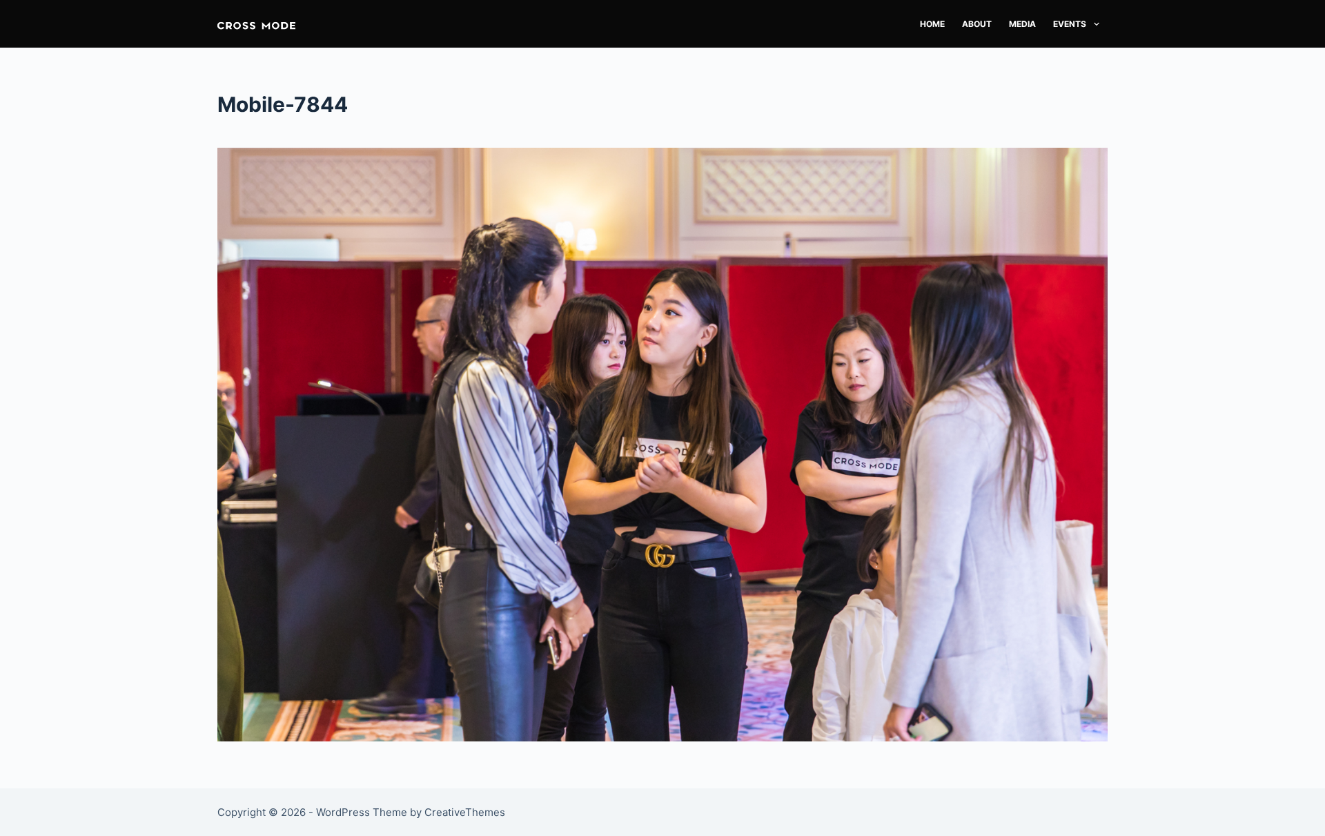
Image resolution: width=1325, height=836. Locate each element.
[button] (256, 24)
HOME (932, 24)
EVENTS (1069, 24)
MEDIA (1022, 24)
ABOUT (977, 24)
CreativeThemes (464, 812)
